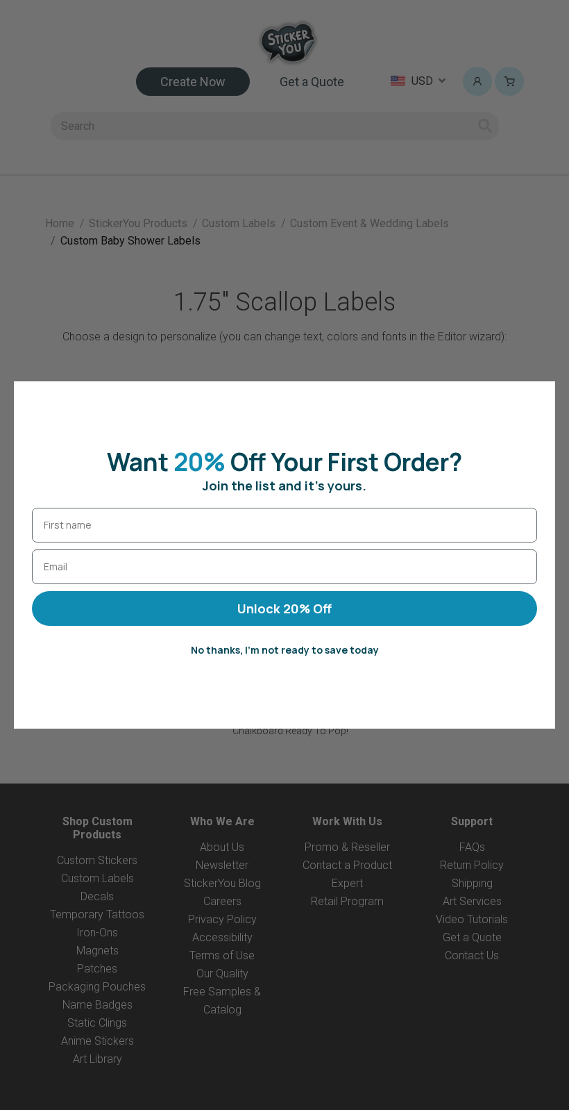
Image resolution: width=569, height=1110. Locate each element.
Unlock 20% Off (284, 608)
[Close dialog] (537, 399)
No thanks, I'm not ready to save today (285, 649)
